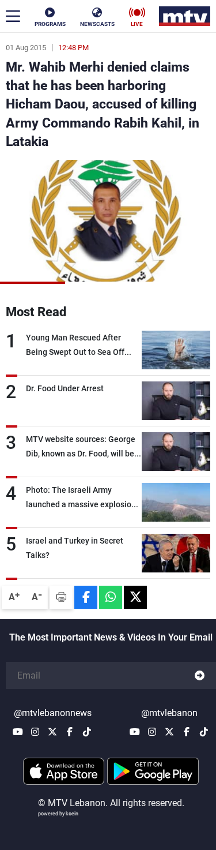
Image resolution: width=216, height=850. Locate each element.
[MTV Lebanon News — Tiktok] (87, 731)
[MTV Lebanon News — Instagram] (35, 731)
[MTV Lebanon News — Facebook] (69, 731)
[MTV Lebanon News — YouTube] (17, 731)
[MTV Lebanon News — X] (52, 731)
